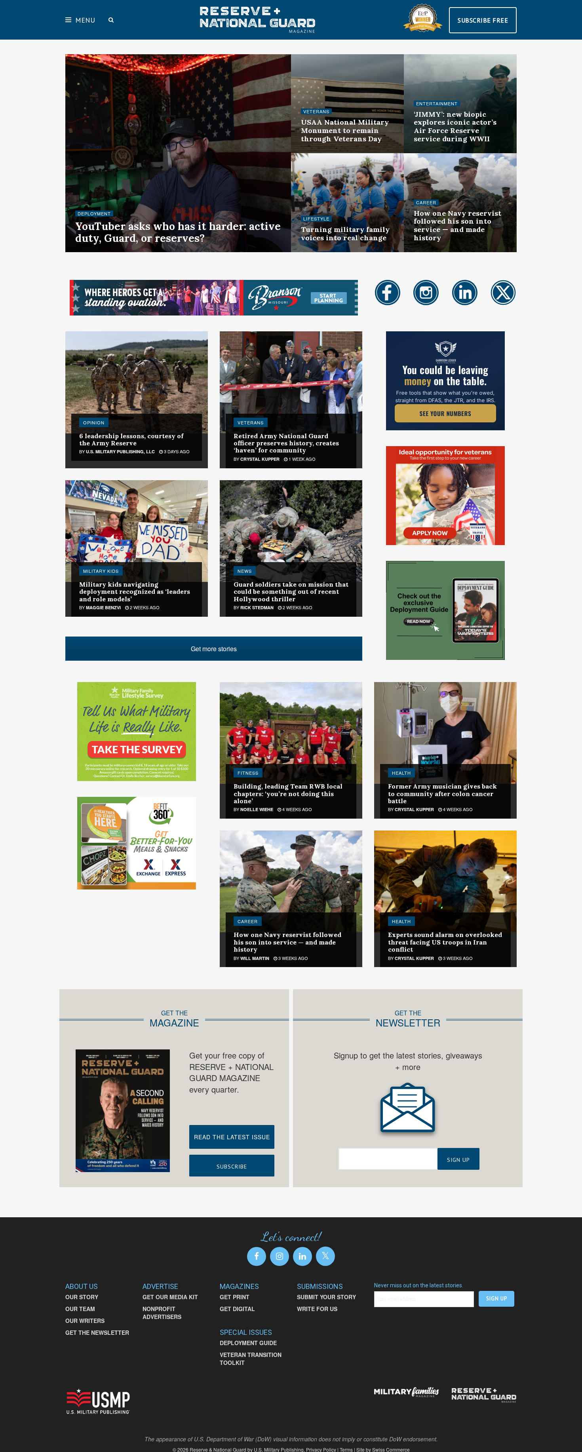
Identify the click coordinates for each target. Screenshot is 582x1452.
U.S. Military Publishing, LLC (120, 451)
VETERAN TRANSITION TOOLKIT (250, 1358)
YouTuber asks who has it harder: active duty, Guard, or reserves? (178, 232)
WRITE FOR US (317, 1309)
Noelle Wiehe (98, 251)
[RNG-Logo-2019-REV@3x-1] (484, 1395)
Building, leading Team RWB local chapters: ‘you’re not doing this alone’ (288, 793)
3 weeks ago (319, 251)
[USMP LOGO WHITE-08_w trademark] (98, 1401)
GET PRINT (234, 1297)
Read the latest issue (232, 1137)
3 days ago (176, 451)
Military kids (101, 571)
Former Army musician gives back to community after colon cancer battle (442, 793)
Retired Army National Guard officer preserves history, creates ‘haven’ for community (286, 443)
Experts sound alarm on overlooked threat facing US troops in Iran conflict (445, 942)
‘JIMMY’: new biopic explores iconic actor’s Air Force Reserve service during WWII (455, 126)
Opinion (94, 422)
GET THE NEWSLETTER (97, 1332)
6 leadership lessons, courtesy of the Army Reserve (131, 439)
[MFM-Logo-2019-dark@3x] (406, 1392)
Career (426, 202)
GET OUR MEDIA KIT (170, 1297)
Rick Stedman (257, 607)
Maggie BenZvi (103, 607)
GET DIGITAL (237, 1309)
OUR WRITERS (85, 1321)
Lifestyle (316, 219)
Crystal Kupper (260, 459)
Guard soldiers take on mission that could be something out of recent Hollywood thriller (291, 591)
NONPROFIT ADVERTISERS (162, 1313)
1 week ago (301, 459)
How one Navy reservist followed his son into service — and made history (457, 225)
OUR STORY (81, 1297)
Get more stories (214, 648)
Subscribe (232, 1166)
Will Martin (254, 958)
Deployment (94, 214)
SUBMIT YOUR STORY (326, 1297)
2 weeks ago (319, 152)
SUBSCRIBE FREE (483, 20)
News (245, 571)
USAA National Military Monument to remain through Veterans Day (345, 130)
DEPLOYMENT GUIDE (248, 1343)
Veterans (316, 111)
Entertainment (437, 103)
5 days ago (136, 251)
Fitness (248, 773)
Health (401, 773)
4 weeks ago (296, 809)
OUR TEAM (80, 1309)
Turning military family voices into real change (345, 233)
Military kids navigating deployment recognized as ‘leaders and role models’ (134, 591)
